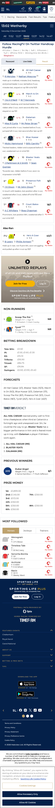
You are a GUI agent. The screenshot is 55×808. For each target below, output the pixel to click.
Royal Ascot (7, 639)
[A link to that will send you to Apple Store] (27, 685)
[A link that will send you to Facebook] (20, 710)
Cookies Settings (27, 785)
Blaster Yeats (33, 157)
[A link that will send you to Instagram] (25, 710)
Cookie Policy (10, 740)
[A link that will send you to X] (30, 710)
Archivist (16, 562)
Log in (43, 283)
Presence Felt (33, 180)
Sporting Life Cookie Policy (33, 779)
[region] (27, 787)
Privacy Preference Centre (14, 736)
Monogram (17, 537)
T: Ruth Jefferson (40, 474)
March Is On (32, 93)
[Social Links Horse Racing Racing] (27, 716)
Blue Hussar (32, 137)
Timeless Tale (18, 545)
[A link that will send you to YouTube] (40, 710)
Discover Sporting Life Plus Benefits (26, 291)
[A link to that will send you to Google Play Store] (27, 695)
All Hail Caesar (33, 70)
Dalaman (30, 117)
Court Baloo (32, 204)
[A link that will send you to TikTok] (35, 710)
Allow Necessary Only (27, 794)
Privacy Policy (10, 727)
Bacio (14, 570)
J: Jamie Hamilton (23, 474)
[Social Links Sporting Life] (23, 716)
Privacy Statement (12, 732)
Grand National (9, 644)
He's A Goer (33, 235)
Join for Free (20, 283)
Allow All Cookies (27, 802)
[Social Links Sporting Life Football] (31, 716)
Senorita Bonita (19, 554)
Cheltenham (7, 634)
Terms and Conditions (13, 723)
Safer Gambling (32, 754)
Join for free (20, 596)
